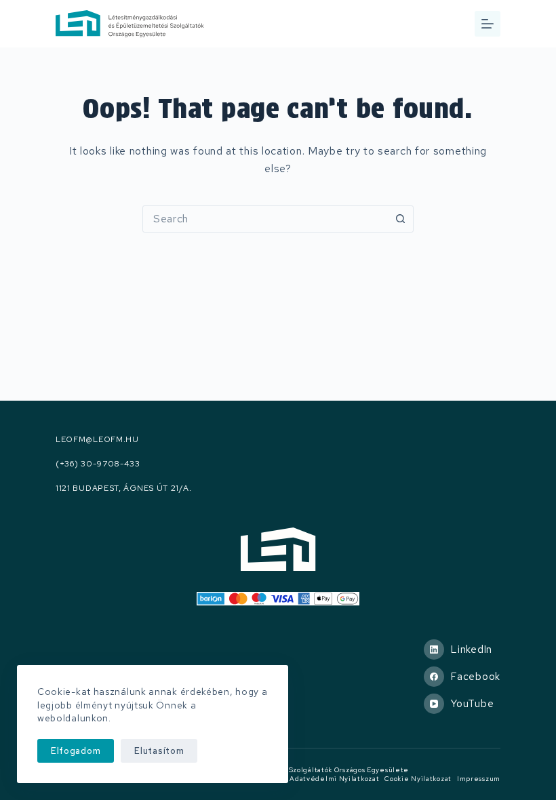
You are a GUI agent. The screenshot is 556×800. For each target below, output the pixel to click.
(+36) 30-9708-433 (98, 464)
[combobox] (265, 219)
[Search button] (400, 219)
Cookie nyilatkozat (418, 778)
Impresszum (478, 778)
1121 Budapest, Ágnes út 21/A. (123, 488)
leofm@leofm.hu (97, 440)
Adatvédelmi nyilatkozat (334, 778)
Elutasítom (159, 751)
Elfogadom (75, 751)
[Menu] (487, 24)
